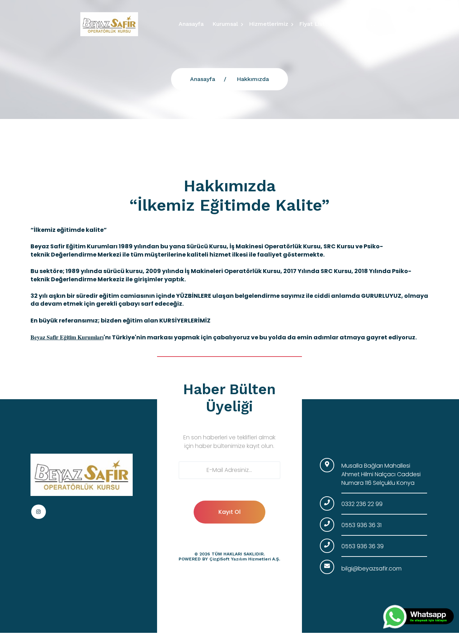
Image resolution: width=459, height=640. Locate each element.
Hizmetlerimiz (268, 23)
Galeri (352, 23)
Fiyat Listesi (316, 23)
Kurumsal (225, 23)
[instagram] (38, 512)
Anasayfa (191, 23)
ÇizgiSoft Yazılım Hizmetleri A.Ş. (244, 559)
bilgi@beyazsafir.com (371, 568)
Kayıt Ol (229, 512)
